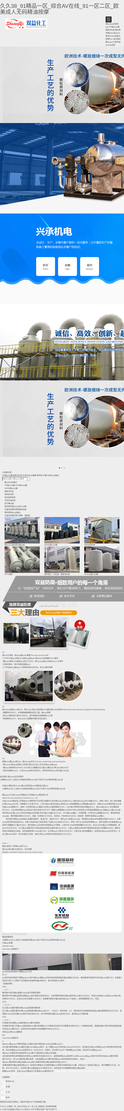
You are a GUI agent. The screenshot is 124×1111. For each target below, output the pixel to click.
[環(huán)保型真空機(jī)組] (22, 530)
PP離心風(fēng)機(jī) (50, 475)
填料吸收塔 (9, 494)
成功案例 (117, 39)
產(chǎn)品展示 (114, 36)
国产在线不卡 (51, 1109)
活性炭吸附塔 (10, 500)
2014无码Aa (25, 1109)
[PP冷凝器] (22, 559)
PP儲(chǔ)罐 (114, 27)
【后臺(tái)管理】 (61, 1071)
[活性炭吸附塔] (101, 530)
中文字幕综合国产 (38, 1109)
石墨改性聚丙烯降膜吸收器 (15, 509)
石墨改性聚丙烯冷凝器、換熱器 (17, 515)
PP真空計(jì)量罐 (29, 475)
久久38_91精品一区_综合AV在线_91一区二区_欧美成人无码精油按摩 (59, 9)
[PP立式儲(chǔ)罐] (101, 559)
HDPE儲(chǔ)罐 (11, 488)
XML (40, 1074)
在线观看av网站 (13, 1109)
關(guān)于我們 (112, 42)
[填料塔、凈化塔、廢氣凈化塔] (62, 559)
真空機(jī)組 (9, 503)
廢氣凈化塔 (110, 30)
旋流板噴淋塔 (10, 497)
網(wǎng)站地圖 (30, 1074)
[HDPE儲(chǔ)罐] (62, 530)
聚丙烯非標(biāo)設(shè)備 (113, 33)
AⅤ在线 (3, 1109)
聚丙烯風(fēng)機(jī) (13, 512)
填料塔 (39, 475)
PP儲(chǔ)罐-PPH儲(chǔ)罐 (16, 485)
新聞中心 (109, 39)
